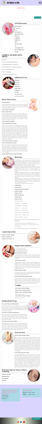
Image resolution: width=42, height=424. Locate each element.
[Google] (18, 422)
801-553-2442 (4, 398)
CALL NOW (38, 17)
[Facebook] (21, 422)
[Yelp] (24, 422)
